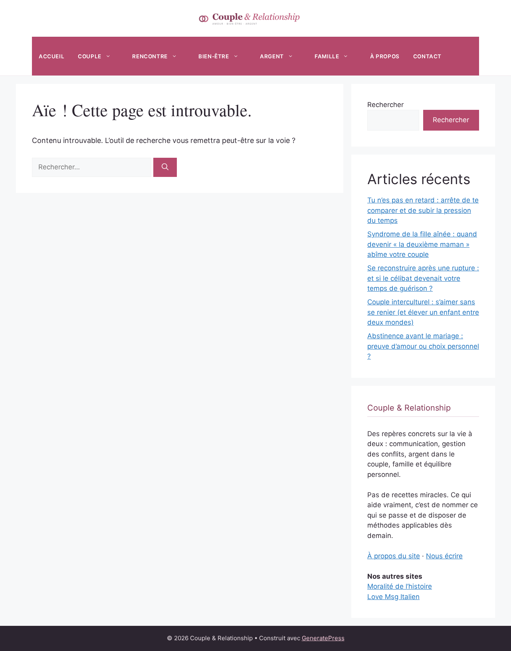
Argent (272, 56)
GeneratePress (323, 638)
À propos (385, 56)
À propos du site (393, 556)
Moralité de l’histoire (399, 586)
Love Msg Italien (393, 597)
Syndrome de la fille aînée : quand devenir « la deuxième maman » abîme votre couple (422, 244)
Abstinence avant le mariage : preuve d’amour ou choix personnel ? (423, 346)
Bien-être (213, 56)
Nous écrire (444, 556)
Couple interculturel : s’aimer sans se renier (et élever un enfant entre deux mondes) (423, 312)
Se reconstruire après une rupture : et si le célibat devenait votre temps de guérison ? (423, 278)
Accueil (51, 56)
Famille (327, 56)
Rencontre (149, 56)
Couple (89, 56)
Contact (427, 56)
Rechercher (385, 105)
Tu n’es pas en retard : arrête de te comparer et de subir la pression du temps (423, 210)
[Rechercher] (165, 167)
